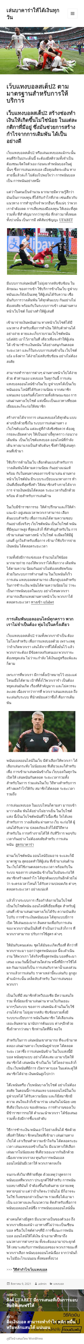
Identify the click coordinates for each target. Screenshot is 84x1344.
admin (42, 1284)
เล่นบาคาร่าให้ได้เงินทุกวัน (33, 14)
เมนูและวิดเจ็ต (72, 13)
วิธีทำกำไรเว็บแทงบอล (30, 1269)
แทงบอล (58, 1284)
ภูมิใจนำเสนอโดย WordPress (25, 1339)
